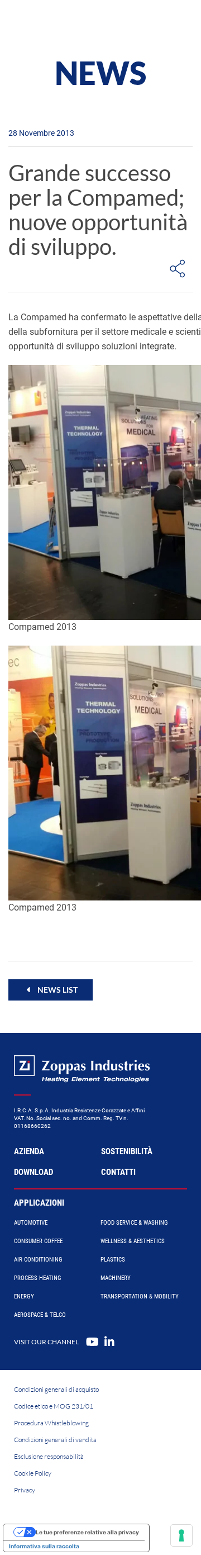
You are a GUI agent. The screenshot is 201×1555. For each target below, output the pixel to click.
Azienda (29, 1151)
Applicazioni (39, 1203)
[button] (50, 990)
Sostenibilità (126, 1151)
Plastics (112, 1259)
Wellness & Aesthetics (132, 1241)
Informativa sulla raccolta (44, 1546)
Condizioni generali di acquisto (56, 1389)
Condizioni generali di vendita (55, 1439)
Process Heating (37, 1278)
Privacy (24, 1490)
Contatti (118, 1172)
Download (33, 1172)
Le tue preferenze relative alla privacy (87, 1532)
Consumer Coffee (38, 1241)
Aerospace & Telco (40, 1315)
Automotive (30, 1222)
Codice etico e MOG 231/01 (53, 1406)
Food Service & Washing (134, 1222)
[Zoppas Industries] (58, 22)
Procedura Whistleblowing (51, 1423)
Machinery (115, 1278)
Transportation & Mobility (139, 1296)
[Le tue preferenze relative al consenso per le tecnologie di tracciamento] (181, 1535)
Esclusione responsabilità (49, 1456)
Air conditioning (38, 1259)
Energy (24, 1296)
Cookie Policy (32, 1473)
